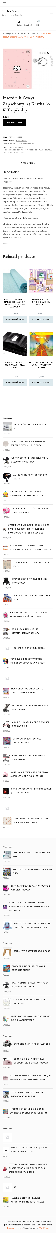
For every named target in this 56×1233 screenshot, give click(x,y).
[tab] (28, 163)
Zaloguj (28, 25)
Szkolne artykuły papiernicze (19, 143)
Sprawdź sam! (15, 122)
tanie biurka (45, 150)
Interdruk (21, 141)
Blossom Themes (15, 1228)
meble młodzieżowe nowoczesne (20, 150)
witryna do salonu (14, 152)
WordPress (44, 1228)
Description (28, 163)
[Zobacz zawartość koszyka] (37, 22)
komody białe (16, 147)
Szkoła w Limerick (11, 11)
